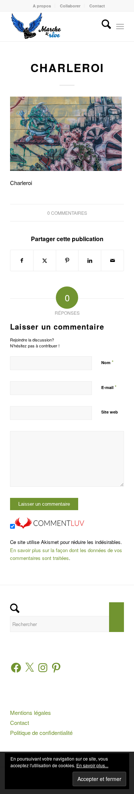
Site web (109, 412)
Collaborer (70, 6)
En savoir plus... (92, 765)
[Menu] (120, 26)
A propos (42, 6)
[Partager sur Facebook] (21, 260)
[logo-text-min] (55, 26)
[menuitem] (42, 6)
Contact (97, 6)
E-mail (109, 386)
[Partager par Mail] (112, 260)
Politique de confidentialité (41, 732)
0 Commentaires (67, 213)
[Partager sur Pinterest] (67, 260)
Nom (107, 362)
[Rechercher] (102, 26)
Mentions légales (30, 712)
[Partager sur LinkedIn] (90, 260)
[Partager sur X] (45, 260)
